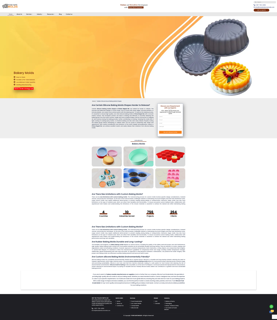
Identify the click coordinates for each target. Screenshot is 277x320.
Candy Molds (135, 305)
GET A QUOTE (261, 10)
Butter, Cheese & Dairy (172, 305)
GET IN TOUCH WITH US (100, 298)
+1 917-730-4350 (260, 5)
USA (156, 301)
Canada (157, 303)
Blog (60, 14)
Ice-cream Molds (136, 303)
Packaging (168, 303)
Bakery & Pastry (170, 301)
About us (119, 303)
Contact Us (120, 305)
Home (10, 14)
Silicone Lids (134, 308)
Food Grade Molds (136, 301)
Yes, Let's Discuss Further (170, 132)
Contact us (69, 14)
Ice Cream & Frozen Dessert (170, 308)
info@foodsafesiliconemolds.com (264, 7)
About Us (19, 14)
